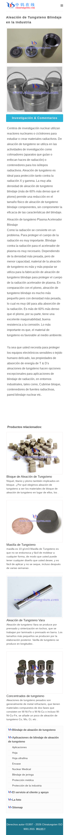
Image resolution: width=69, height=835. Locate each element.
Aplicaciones (19, 747)
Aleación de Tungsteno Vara (25, 620)
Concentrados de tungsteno (25, 696)
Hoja (14, 752)
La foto (16, 799)
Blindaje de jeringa (23, 774)
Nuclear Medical (21, 769)
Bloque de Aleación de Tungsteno (29, 476)
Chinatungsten (49, 824)
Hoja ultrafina (20, 758)
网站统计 (41, 829)
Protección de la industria (27, 785)
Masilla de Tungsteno (21, 544)
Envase (16, 763)
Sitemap (17, 807)
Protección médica (23, 780)
